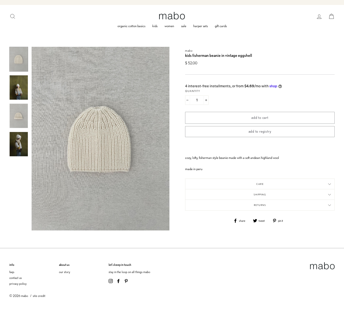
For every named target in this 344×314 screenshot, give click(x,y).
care (259, 184)
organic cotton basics (131, 26)
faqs (11, 272)
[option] (100, 138)
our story (64, 272)
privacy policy (18, 283)
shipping (260, 194)
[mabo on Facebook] (118, 280)
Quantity (192, 91)
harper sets (200, 26)
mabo (189, 50)
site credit (39, 296)
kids (154, 26)
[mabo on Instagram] (111, 280)
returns (260, 205)
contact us (15, 278)
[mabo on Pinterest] (126, 280)
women (169, 26)
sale (183, 26)
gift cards (221, 26)
